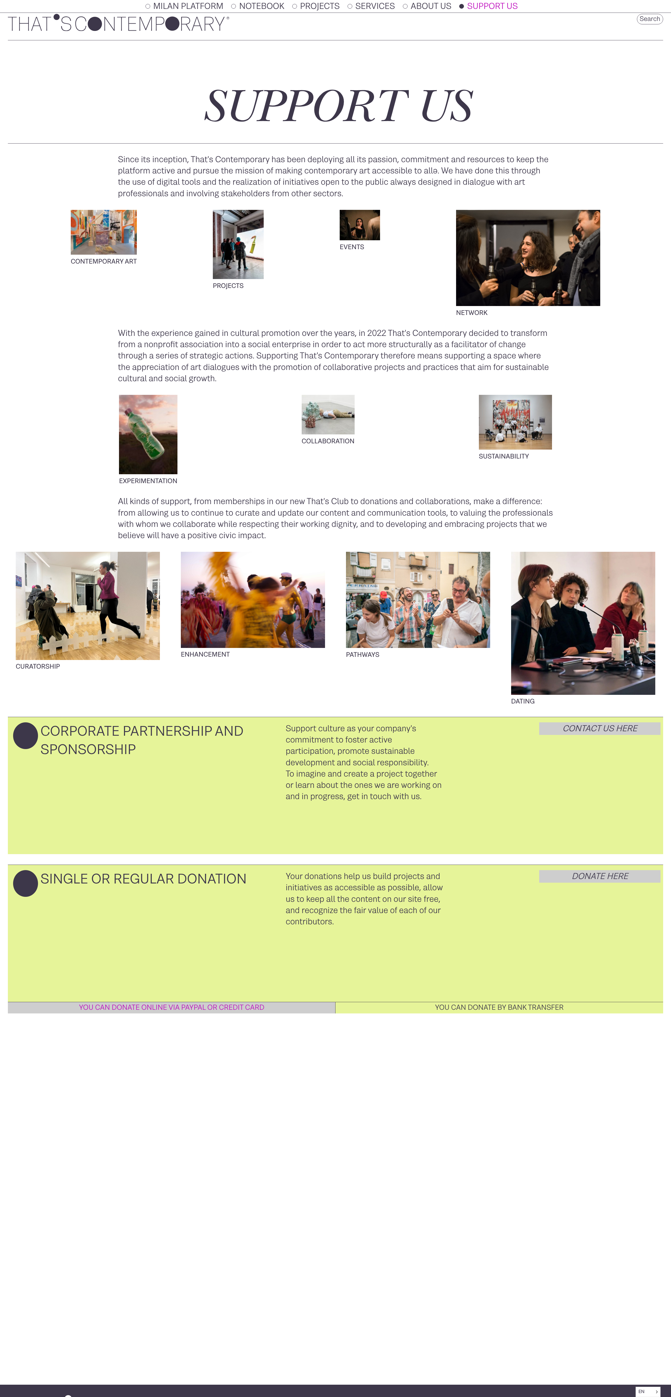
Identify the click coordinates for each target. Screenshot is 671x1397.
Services (375, 6)
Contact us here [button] (599, 729)
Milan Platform (188, 6)
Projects (320, 6)
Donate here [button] (600, 876)
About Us (431, 6)
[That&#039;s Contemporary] (118, 30)
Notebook (261, 6)
